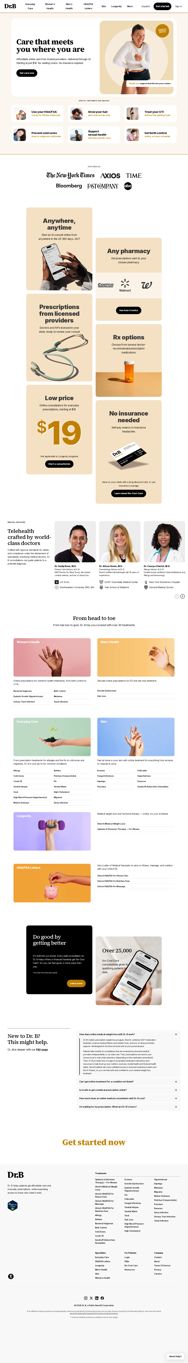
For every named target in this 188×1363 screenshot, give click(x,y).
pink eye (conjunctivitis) (165, 1200)
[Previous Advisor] (177, 596)
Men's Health (69, 6)
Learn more (76, 983)
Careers (158, 1274)
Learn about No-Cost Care (129, 493)
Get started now (94, 1142)
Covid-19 (99, 1236)
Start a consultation (59, 464)
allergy (98, 1215)
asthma (98, 1219)
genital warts (131, 1211)
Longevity (116, 6)
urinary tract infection (164, 1216)
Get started (162, 6)
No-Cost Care (131, 1265)
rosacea (158, 1208)
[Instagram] (85, 1299)
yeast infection (161, 1221)
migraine (158, 1192)
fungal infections (133, 1203)
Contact (158, 1257)
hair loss (129, 1219)
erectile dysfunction (134, 1183)
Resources (130, 1269)
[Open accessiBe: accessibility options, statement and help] (11, 1276)
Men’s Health (101, 1269)
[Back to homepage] (10, 6)
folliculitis (129, 1199)
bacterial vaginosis (104, 1223)
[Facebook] (102, 1299)
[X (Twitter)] (91, 1299)
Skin (104, 6)
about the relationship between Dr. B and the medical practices (94, 1313)
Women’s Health (102, 1278)
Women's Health (50, 6)
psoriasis (158, 1204)
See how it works (128, 310)
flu (126, 1195)
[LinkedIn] (96, 1299)
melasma (158, 1188)
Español (146, 6)
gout (127, 1215)
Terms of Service (162, 1265)
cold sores (100, 1232)
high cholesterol (132, 1231)
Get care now (27, 73)
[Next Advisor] (182, 596)
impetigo (158, 1183)
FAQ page (42, 1049)
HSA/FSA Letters (88, 6)
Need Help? (175, 1356)
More (130, 6)
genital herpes (132, 1207)
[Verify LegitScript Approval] (13, 1205)
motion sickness (162, 1196)
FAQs (127, 1261)
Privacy (157, 1269)
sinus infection (161, 1212)
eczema (128, 1179)
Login (127, 1257)
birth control (101, 1227)
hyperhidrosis (160, 1179)
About (157, 1261)
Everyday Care (30, 6)
